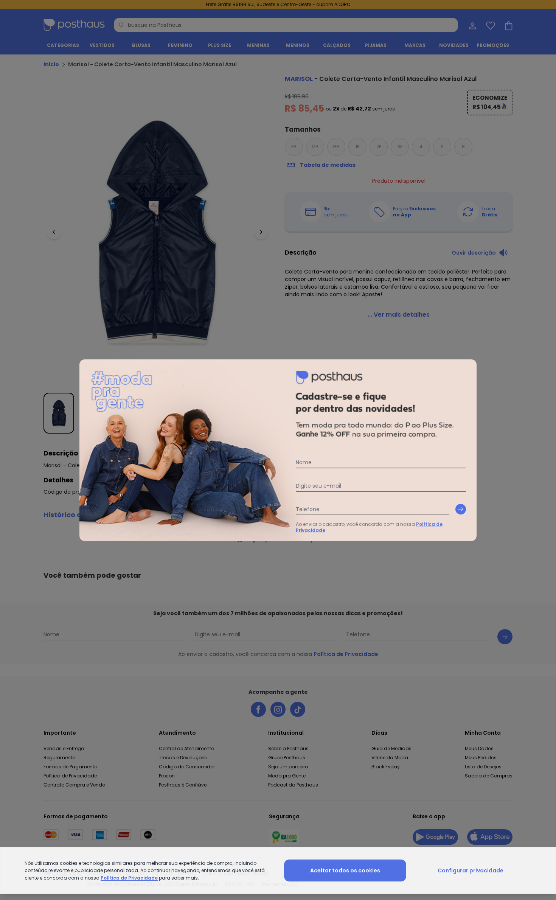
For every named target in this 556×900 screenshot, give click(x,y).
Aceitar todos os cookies (345, 870)
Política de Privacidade (129, 878)
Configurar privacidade (470, 870)
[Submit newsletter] (460, 509)
